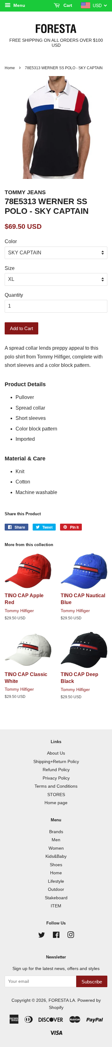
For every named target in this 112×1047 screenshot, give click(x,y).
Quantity (14, 295)
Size (10, 268)
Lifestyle (56, 881)
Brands (56, 831)
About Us (56, 753)
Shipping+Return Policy (56, 761)
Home (10, 68)
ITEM (56, 906)
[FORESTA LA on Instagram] (70, 936)
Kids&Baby (56, 856)
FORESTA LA (62, 1000)
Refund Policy (56, 769)
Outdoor (56, 889)
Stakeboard (56, 898)
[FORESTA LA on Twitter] (41, 936)
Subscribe (92, 981)
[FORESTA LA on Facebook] (56, 936)
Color (11, 241)
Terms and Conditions (56, 786)
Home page (56, 802)
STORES (56, 794)
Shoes (56, 864)
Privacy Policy (56, 778)
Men (56, 840)
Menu (18, 5)
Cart (67, 5)
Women (56, 848)
